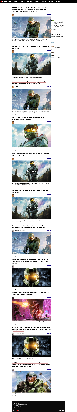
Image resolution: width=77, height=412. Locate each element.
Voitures (44, 1)
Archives (14, 407)
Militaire (51, 1)
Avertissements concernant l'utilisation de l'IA (20, 404)
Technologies (29, 1)
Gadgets (16, 1)
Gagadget (6, 1)
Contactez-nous (15, 405)
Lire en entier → (14, 114)
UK (13, 409)
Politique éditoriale (16, 403)
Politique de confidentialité (17, 406)
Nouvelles (48, 86)
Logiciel (58, 1)
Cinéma (37, 1)
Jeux (22, 1)
